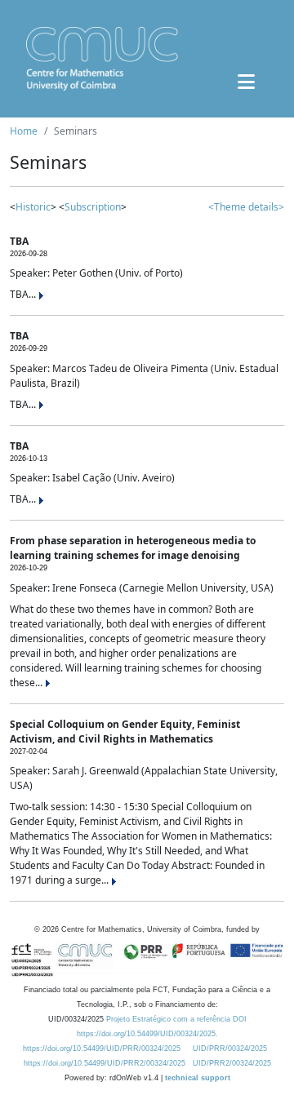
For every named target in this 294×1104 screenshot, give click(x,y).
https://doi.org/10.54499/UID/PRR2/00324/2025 (104, 1063)
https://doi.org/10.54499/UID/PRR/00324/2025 (101, 1048)
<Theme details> (246, 207)
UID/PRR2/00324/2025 (232, 1063)
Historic (33, 207)
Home (24, 131)
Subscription (93, 207)
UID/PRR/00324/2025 (230, 1048)
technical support (197, 1078)
